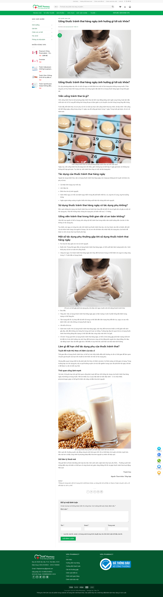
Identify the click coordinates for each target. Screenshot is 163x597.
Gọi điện (159, 463)
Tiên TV (76, 27)
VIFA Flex (70, 13)
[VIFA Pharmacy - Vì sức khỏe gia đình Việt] (41, 7)
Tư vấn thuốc (49, 13)
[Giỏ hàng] (130, 7)
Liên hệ (121, 1)
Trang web (111, 525)
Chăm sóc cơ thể (37, 32)
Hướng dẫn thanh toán (86, 1)
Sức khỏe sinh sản (64, 18)
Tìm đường (159, 451)
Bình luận (64, 509)
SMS (159, 475)
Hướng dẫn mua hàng (73, 563)
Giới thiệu (75, 1)
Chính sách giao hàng (72, 576)
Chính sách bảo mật (111, 1)
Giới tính (34, 29)
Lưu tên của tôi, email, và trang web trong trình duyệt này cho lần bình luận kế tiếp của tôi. (93, 534)
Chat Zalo (159, 457)
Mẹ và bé (35, 36)
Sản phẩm (60, 13)
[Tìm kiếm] (112, 6)
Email (86, 525)
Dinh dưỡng (35, 25)
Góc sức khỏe (81, 13)
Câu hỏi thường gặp (72, 570)
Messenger (159, 469)
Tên (62, 525)
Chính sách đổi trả (99, 1)
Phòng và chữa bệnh (38, 39)
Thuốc (92, 13)
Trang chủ (37, 13)
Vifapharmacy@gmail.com (44, 569)
